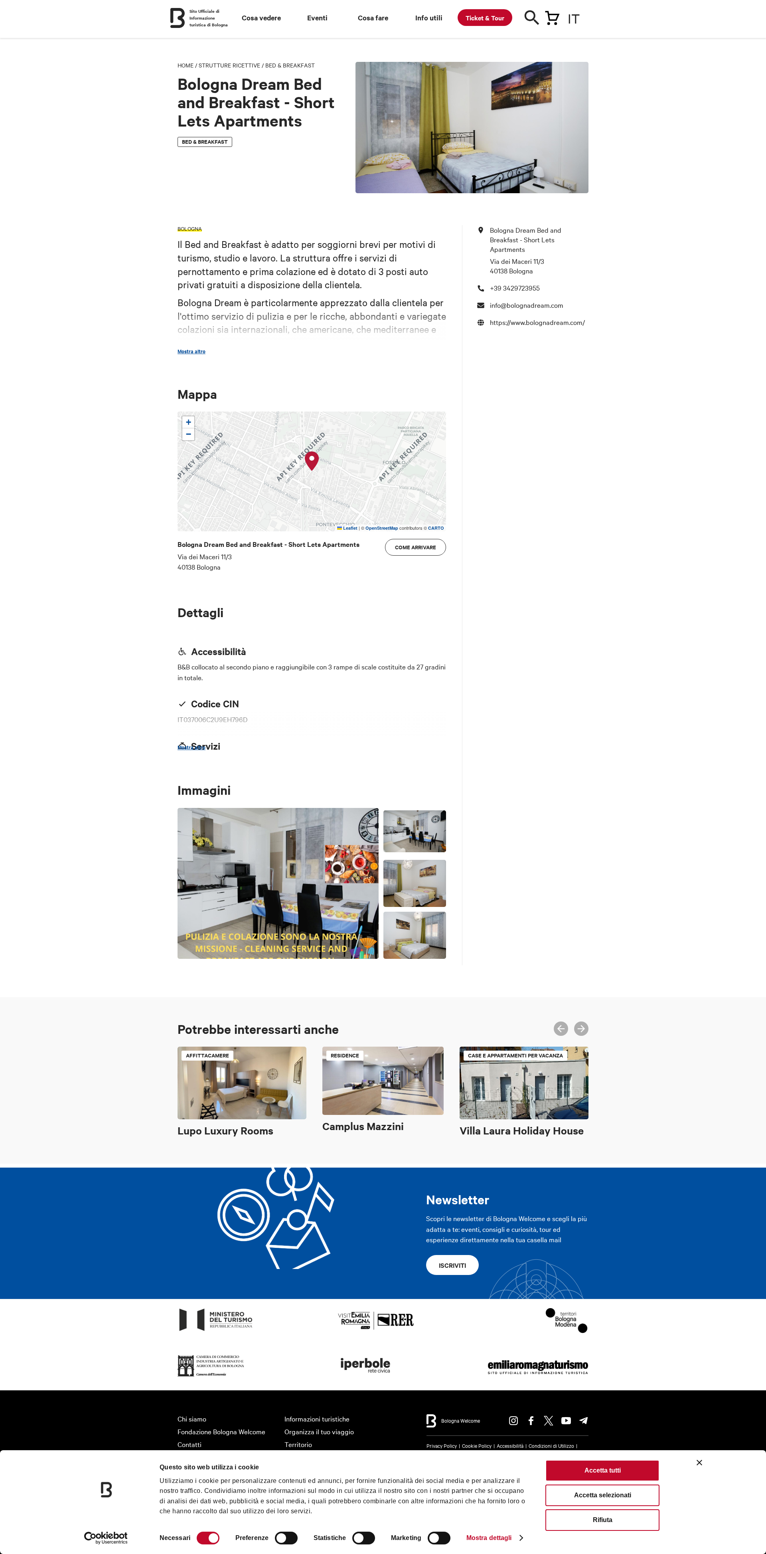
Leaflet (349, 528)
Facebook (531, 1420)
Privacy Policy (441, 1445)
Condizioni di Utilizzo (551, 1445)
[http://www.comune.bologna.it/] (365, 1376)
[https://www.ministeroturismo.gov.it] (216, 1331)
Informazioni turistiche (316, 1418)
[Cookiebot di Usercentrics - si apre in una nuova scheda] (106, 1538)
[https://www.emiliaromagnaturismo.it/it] (537, 1376)
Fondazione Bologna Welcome (221, 1431)
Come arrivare (415, 547)
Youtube (566, 1420)
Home (185, 65)
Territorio (298, 1444)
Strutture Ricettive (229, 65)
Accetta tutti (602, 1470)
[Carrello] (552, 16)
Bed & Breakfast (290, 65)
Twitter (548, 1420)
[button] (312, 461)
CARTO (436, 528)
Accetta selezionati (602, 1495)
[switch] (286, 1538)
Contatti (189, 1444)
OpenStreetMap (381, 528)
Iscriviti (452, 1265)
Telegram (583, 1420)
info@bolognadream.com (526, 304)
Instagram (513, 1420)
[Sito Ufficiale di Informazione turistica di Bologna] (177, 18)
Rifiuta (602, 1519)
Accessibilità (510, 1445)
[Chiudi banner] (699, 1462)
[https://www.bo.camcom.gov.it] (211, 1376)
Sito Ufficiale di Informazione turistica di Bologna (209, 18)
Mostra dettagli (489, 1537)
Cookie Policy (477, 1445)
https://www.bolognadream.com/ (537, 321)
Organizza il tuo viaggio (319, 1431)
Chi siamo (192, 1418)
